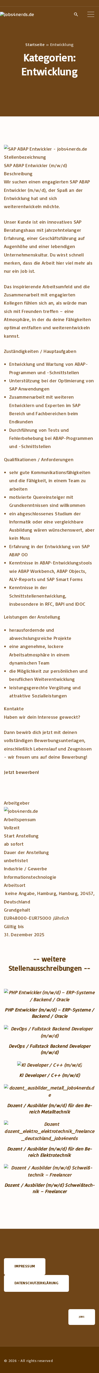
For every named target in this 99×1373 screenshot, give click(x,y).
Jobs (81, 1316)
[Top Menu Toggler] (91, 14)
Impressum (25, 1266)
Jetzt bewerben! (21, 772)
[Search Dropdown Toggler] (76, 14)
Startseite (35, 44)
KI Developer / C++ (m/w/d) (49, 1075)
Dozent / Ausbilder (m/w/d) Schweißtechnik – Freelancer (49, 1188)
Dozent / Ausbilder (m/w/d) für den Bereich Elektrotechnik (49, 1152)
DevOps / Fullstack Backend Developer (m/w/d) (49, 1049)
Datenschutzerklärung (36, 1283)
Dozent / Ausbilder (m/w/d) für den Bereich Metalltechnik (49, 1108)
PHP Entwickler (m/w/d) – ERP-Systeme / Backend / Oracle (49, 1013)
